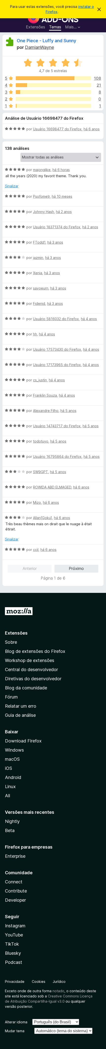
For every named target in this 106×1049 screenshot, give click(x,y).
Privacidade (14, 981)
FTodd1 (39, 242)
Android (13, 777)
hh (35, 334)
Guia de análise (20, 715)
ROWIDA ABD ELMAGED (52, 487)
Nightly (12, 821)
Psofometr (41, 196)
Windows (14, 750)
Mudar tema (14, 1031)
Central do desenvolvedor (31, 669)
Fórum (11, 696)
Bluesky (13, 953)
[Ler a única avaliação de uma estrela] (53, 106)
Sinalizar (11, 186)
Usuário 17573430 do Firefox (57, 349)
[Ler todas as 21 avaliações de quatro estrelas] (53, 85)
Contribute (16, 891)
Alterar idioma (16, 1022)
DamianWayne (39, 47)
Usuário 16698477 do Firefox (57, 129)
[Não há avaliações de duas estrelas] (53, 99)
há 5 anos (68, 410)
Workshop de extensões (29, 660)
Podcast (13, 962)
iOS (8, 768)
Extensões (35, 26)
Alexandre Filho (45, 410)
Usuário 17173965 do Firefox (57, 365)
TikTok (12, 944)
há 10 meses (62, 196)
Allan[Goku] (42, 518)
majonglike (42, 170)
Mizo (37, 502)
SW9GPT (40, 472)
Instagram (15, 925)
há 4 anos (89, 319)
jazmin (38, 257)
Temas (55, 26)
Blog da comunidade (26, 687)
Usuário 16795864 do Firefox (57, 456)
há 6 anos (92, 129)
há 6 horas (61, 170)
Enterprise (15, 856)
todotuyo (40, 441)
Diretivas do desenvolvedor (33, 678)
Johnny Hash (43, 212)
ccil (35, 549)
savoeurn (40, 288)
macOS (12, 759)
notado (58, 991)
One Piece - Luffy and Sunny (46, 40)
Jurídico (59, 981)
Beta (10, 830)
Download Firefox (23, 740)
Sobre (11, 642)
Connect (13, 881)
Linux (10, 786)
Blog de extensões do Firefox (35, 651)
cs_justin (40, 380)
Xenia (37, 273)
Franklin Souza (45, 395)
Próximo (76, 568)
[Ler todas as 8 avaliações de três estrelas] (53, 92)
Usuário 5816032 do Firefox (56, 319)
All (7, 795)
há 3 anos (55, 242)
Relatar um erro (20, 706)
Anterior (30, 568)
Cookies (38, 981)
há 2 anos (64, 212)
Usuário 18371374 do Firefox (56, 227)
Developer (15, 900)
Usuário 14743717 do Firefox (57, 426)
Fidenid (39, 303)
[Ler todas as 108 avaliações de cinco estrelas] (53, 78)
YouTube (14, 934)
